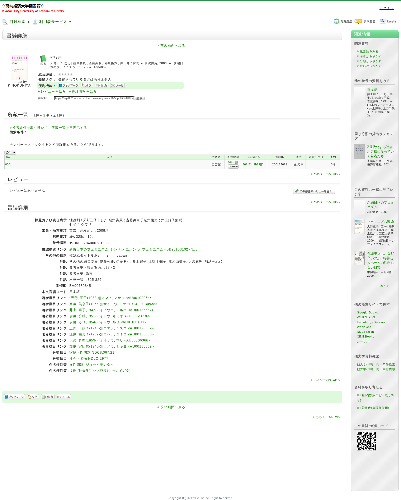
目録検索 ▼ (19, 22)
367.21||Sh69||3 (253, 164)
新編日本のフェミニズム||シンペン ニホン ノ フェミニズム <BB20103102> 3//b (133, 249)
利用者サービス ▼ (55, 22)
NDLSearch (365, 331)
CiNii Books (365, 336)
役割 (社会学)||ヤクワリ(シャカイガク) (100, 370)
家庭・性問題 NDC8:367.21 (91, 352)
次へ (383, 285)
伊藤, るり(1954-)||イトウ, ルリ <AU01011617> (108, 322)
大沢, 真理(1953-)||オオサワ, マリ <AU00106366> (109, 340)
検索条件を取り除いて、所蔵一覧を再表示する (50, 127)
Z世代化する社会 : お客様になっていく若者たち (380, 151)
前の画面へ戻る (172, 45)
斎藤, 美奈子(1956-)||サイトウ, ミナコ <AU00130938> (113, 304)
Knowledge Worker (371, 322)
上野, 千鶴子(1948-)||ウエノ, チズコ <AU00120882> (111, 328)
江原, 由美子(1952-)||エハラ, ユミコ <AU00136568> (111, 334)
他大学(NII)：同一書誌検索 (376, 369)
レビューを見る (53, 91)
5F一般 (233, 162)
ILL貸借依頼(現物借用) (373, 407)
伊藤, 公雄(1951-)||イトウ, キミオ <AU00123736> (109, 316)
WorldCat (364, 327)
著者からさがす (371, 56)
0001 (8, 164)
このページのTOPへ (326, 174)
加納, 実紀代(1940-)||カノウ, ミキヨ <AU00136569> (111, 346)
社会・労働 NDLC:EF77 (88, 358)
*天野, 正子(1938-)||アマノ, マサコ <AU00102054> (110, 298)
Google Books (367, 312)
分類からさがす (371, 61)
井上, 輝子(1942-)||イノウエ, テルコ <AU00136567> (111, 310)
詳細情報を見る (84, 91)
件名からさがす (371, 66)
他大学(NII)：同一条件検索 (376, 364)
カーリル (363, 341)
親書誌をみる (369, 51)
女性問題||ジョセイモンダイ (91, 364)
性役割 (372, 89)
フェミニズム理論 (380, 222)
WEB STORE (366, 317)
